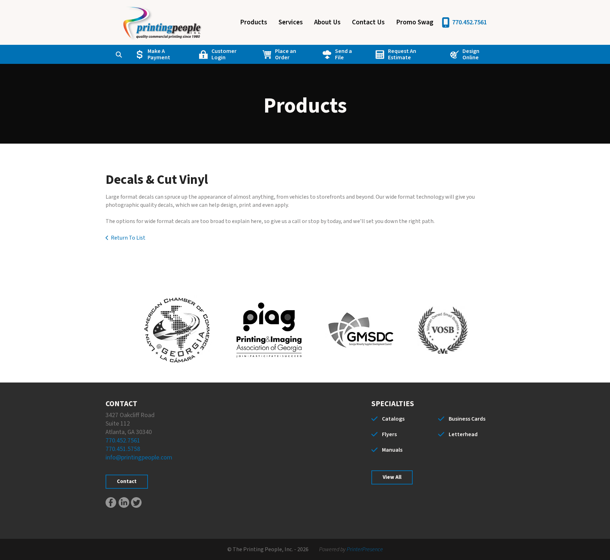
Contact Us (368, 22)
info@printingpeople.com (139, 457)
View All (392, 477)
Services (291, 22)
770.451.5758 (123, 449)
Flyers (389, 434)
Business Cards (467, 419)
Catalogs (393, 419)
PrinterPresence (365, 549)
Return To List (128, 238)
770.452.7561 (469, 22)
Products (253, 22)
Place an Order (285, 54)
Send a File (343, 54)
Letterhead (463, 434)
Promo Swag (414, 22)
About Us (327, 22)
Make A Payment (159, 54)
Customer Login (224, 54)
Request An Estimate (402, 54)
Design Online (470, 54)
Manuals (392, 450)
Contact (127, 481)
